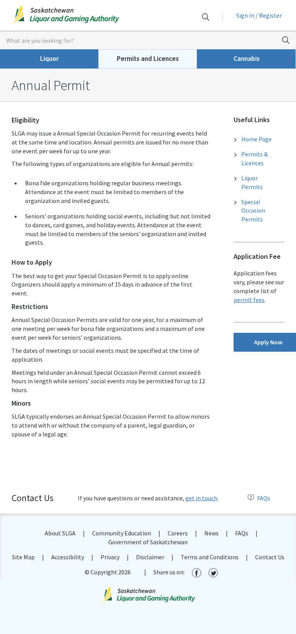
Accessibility (67, 557)
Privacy (110, 557)
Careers (178, 533)
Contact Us (269, 557)
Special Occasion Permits (253, 210)
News (211, 533)
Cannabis (247, 58)
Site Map (23, 557)
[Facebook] (196, 572)
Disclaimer (150, 557)
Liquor (49, 58)
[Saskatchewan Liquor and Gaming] (74, 15)
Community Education (121, 533)
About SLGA (60, 533)
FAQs (263, 498)
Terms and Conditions (210, 557)
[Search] (205, 17)
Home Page (256, 139)
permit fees (249, 300)
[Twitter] (213, 572)
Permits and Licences (148, 58)
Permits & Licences (254, 158)
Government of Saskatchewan (148, 542)
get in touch (201, 498)
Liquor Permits (252, 182)
